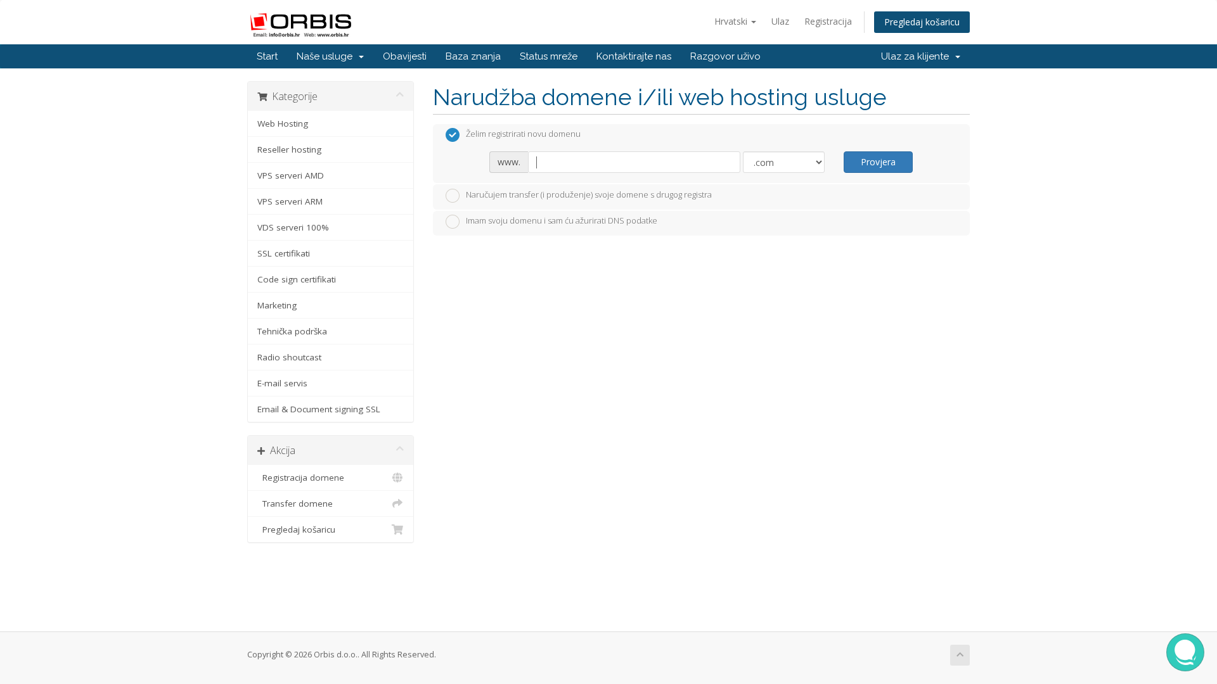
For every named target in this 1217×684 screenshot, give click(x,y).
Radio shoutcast (289, 357)
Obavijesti (405, 56)
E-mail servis (282, 383)
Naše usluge (327, 56)
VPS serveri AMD (290, 175)
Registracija (828, 21)
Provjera (878, 162)
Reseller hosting (289, 149)
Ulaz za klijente (917, 56)
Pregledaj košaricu (922, 22)
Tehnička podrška (292, 331)
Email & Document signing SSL (318, 409)
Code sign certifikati (296, 279)
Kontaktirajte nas (633, 56)
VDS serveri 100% (293, 227)
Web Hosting (282, 123)
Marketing (277, 305)
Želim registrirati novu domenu (523, 134)
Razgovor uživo (725, 56)
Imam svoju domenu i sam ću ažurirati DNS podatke (561, 221)
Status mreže (548, 56)
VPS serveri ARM (290, 201)
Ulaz (780, 21)
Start (267, 56)
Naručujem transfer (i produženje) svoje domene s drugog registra (589, 194)
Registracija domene (300, 477)
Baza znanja (473, 56)
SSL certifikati (283, 253)
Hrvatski (732, 21)
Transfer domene (295, 503)
